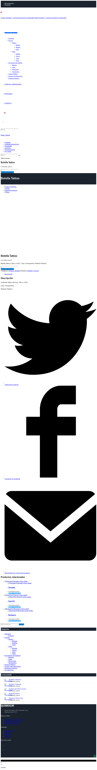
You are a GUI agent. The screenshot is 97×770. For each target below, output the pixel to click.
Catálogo (8, 142)
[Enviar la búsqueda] (19, 155)
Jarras (14, 652)
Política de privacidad (12, 723)
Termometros (12, 663)
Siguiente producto (11, 190)
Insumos (7, 733)
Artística (7, 734)
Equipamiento (9, 731)
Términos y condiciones (12, 721)
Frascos (14, 650)
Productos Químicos (11, 668)
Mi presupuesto (9, 3)
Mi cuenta (7, 5)
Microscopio (12, 661)
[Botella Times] (7, 188)
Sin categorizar (9, 670)
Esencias (11, 636)
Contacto (8, 148)
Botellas (17, 271)
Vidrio (10, 646)
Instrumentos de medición (13, 655)
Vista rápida (23, 581)
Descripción (9, 274)
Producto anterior (10, 187)
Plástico (10, 639)
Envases (11, 271)
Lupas (10, 659)
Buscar (21, 624)
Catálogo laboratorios (12, 144)
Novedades (8, 146)
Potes (14, 645)
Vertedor (11, 587)
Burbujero (12, 615)
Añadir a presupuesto (7, 172)
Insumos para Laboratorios (13, 666)
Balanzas (11, 657)
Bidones (14, 641)
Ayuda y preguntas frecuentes (14, 720)
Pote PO (11, 601)
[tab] (50, 274)
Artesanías (8, 634)
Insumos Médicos (10, 664)
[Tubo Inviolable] (7, 192)
